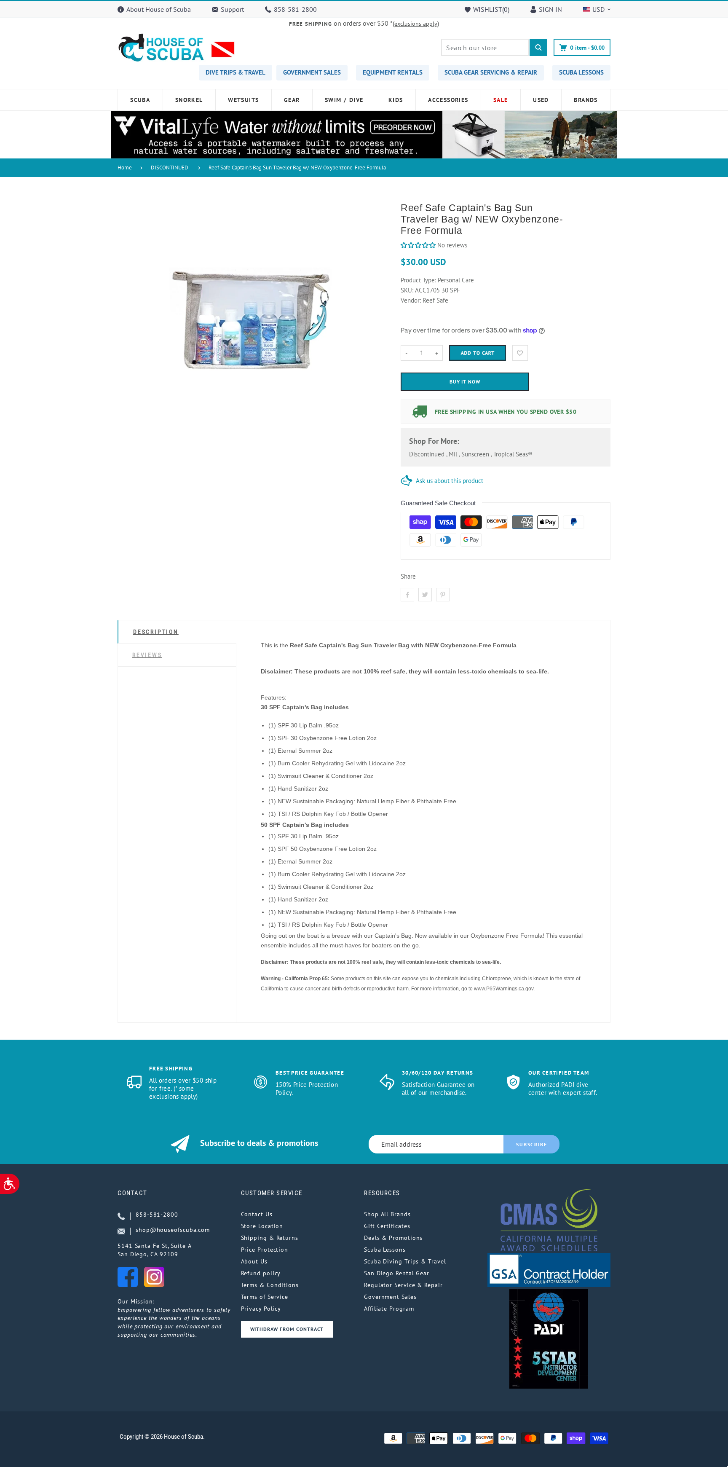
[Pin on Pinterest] (443, 594)
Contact (132, 1193)
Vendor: (411, 300)
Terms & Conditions (270, 1285)
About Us (254, 1261)
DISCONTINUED (169, 167)
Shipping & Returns (269, 1238)
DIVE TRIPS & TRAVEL (235, 72)
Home (125, 167)
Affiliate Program (389, 1308)
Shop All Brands (387, 1214)
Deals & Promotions (393, 1238)
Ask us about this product (449, 481)
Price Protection (265, 1249)
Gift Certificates (387, 1226)
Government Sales (390, 1297)
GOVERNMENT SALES (312, 72)
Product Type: (418, 280)
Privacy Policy (261, 1308)
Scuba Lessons (385, 1249)
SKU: (408, 290)
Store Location (262, 1226)
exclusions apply (415, 23)
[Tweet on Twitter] (425, 594)
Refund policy (261, 1273)
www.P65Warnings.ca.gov (503, 989)
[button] (418, 245)
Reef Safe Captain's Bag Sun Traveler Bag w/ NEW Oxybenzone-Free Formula (297, 167)
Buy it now (465, 381)
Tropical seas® (513, 454)
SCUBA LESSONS (581, 72)
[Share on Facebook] (407, 594)
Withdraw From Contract (287, 1329)
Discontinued (427, 454)
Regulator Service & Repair (403, 1285)
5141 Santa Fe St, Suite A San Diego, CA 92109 (155, 1250)
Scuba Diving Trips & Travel (405, 1261)
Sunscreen (476, 454)
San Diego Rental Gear (396, 1273)
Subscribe (531, 1144)
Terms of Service (265, 1297)
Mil (454, 454)
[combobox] (485, 47)
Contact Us (257, 1214)
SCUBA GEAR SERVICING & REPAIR (490, 72)
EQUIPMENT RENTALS (393, 72)
